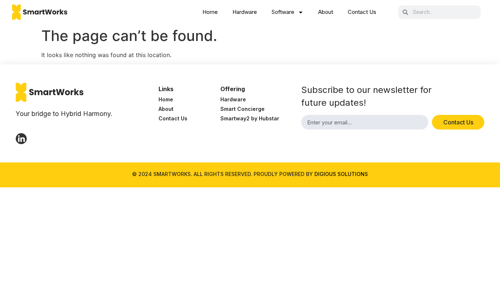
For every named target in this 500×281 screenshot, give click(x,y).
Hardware (244, 11)
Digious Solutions (341, 174)
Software (283, 11)
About (325, 11)
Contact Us (362, 11)
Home (210, 11)
